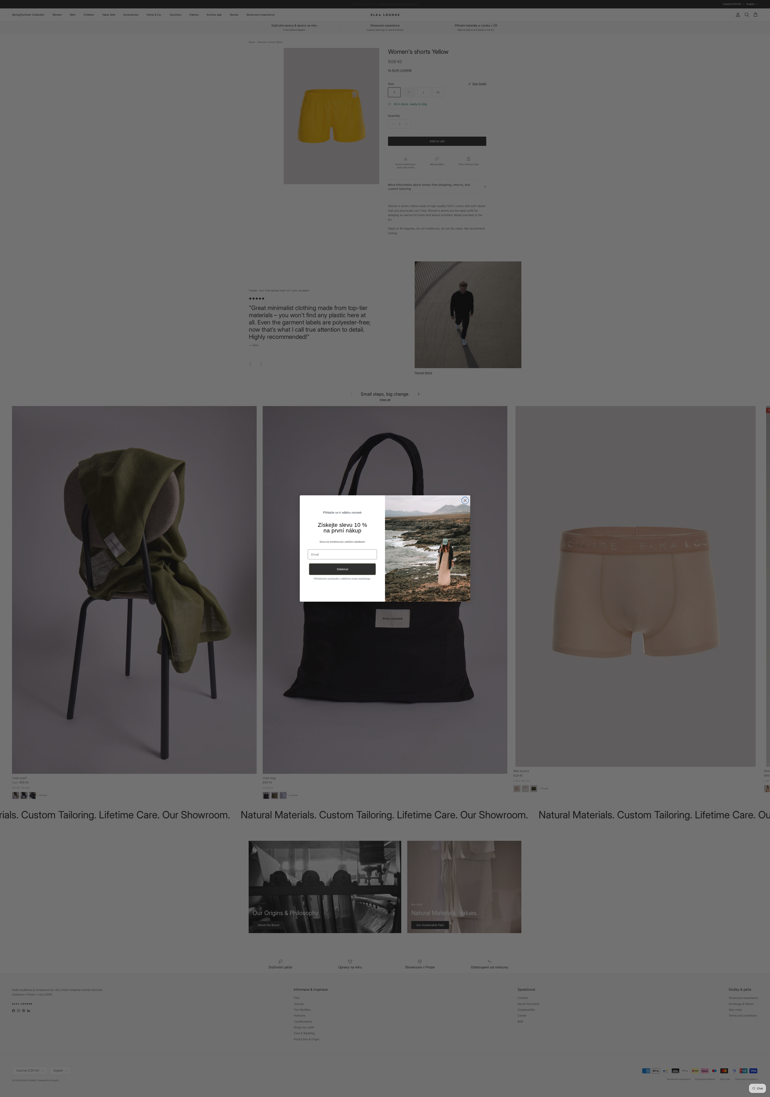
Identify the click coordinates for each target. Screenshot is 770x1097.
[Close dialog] (465, 500)
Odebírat (342, 569)
